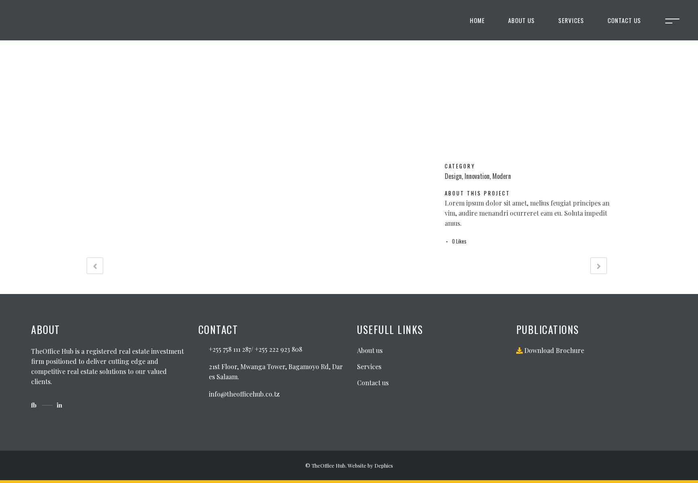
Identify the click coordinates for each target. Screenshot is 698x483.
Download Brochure (553, 350)
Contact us (373, 382)
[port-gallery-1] (87, 167)
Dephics (383, 465)
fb (33, 405)
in (59, 405)
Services (369, 366)
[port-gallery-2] (89, 167)
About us (370, 350)
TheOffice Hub (328, 465)
